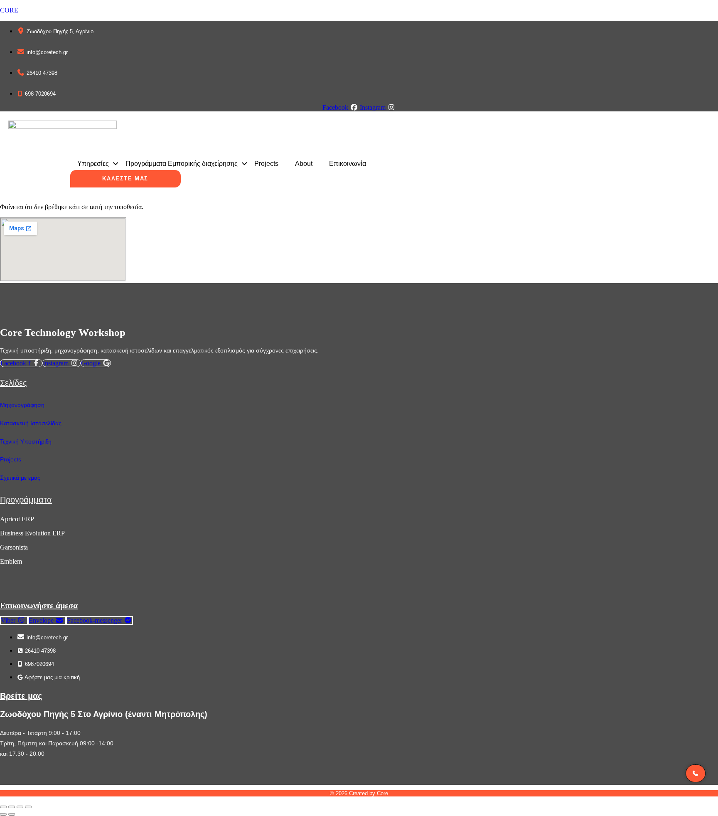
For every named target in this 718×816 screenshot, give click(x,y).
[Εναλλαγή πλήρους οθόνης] (11, 807)
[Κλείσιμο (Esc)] (28, 807)
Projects (266, 163)
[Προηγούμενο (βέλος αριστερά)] (3, 814)
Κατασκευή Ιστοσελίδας (30, 423)
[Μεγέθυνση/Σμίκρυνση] (3, 807)
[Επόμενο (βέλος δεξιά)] (11, 814)
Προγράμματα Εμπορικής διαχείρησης (181, 163)
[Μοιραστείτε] (20, 807)
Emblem (11, 561)
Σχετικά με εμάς (20, 477)
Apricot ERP (17, 519)
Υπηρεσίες (93, 163)
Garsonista (14, 547)
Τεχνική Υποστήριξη (26, 441)
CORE (9, 10)
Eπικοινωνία (347, 163)
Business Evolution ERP (32, 533)
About (303, 163)
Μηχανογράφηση (22, 405)
